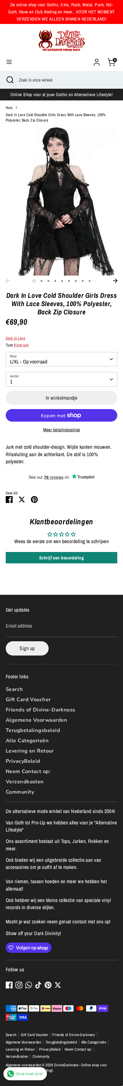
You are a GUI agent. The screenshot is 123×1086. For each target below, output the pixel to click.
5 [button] (62, 281)
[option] (61, 201)
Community (20, 791)
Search (14, 689)
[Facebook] (9, 985)
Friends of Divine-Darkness (41, 709)
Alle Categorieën (27, 740)
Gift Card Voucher (28, 699)
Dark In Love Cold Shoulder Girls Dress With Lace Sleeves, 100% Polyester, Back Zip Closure (56, 117)
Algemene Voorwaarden (36, 720)
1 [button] (34, 281)
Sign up (27, 648)
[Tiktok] (38, 985)
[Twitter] (57, 985)
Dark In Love (15, 338)
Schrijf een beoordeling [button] (61, 558)
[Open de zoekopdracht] (9, 80)
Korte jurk (21, 344)
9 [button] (89, 281)
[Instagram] (18, 985)
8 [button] (83, 281)
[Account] (96, 60)
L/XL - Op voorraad (28, 361)
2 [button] (41, 281)
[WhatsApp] (28, 985)
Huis (9, 107)
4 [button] (55, 281)
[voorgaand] (7, 280)
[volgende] (115, 280)
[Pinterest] (48, 985)
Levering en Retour (30, 750)
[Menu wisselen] (9, 62)
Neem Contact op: (28, 771)
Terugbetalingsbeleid (33, 730)
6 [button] (69, 281)
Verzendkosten (25, 781)
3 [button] (48, 281)
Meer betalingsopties (61, 430)
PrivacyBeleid (23, 761)
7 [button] (76, 281)
